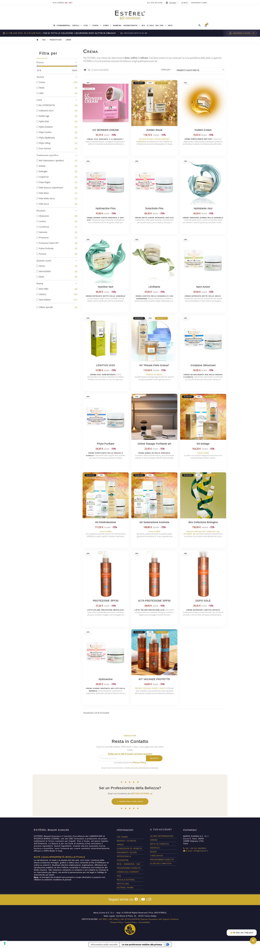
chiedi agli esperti (128, 872)
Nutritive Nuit (105, 286)
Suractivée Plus (154, 208)
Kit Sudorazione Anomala (154, 522)
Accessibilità (144, 922)
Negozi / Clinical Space (126, 843)
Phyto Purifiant (105, 443)
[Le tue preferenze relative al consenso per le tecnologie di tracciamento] (4, 943)
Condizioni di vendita (129, 848)
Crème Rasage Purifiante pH (154, 443)
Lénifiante (154, 286)
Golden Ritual (154, 130)
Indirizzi (155, 848)
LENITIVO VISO (105, 365)
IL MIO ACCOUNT (156, 3)
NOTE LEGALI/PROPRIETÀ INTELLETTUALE (59, 857)
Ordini (153, 840)
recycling (123, 884)
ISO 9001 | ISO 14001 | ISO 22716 (114, 919)
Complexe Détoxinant (203, 365)
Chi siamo (122, 837)
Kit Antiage (203, 443)
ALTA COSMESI (58, 3)
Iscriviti (154, 758)
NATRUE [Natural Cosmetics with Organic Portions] (155, 919)
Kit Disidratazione (105, 522)
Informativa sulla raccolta (104, 944)
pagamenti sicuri (127, 852)
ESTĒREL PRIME (125, 888)
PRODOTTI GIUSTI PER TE (200, 70)
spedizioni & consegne (124, 858)
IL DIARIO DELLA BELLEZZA (130, 801)
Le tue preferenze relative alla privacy (142, 944)
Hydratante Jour (203, 208)
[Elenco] (89, 69)
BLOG (185, 3)
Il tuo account (161, 829)
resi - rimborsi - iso (128, 864)
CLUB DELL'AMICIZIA (160, 863)
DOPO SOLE (203, 600)
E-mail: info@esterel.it (196, 851)
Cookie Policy (131, 922)
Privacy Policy (139, 762)
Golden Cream (203, 130)
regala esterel (126, 880)
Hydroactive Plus (106, 208)
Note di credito (159, 844)
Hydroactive (106, 679)
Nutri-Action (203, 286)
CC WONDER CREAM (105, 130)
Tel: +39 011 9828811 (196, 848)
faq (119, 876)
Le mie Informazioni (161, 836)
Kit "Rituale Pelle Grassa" (154, 365)
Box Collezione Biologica (203, 522)
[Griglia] (85, 69)
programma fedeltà (129, 868)
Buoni (153, 852)
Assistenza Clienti (199, 3)
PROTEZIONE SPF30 (105, 600)
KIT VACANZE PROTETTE (154, 679)
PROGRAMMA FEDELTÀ (162, 859)
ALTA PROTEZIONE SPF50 (154, 600)
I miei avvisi (156, 856)
